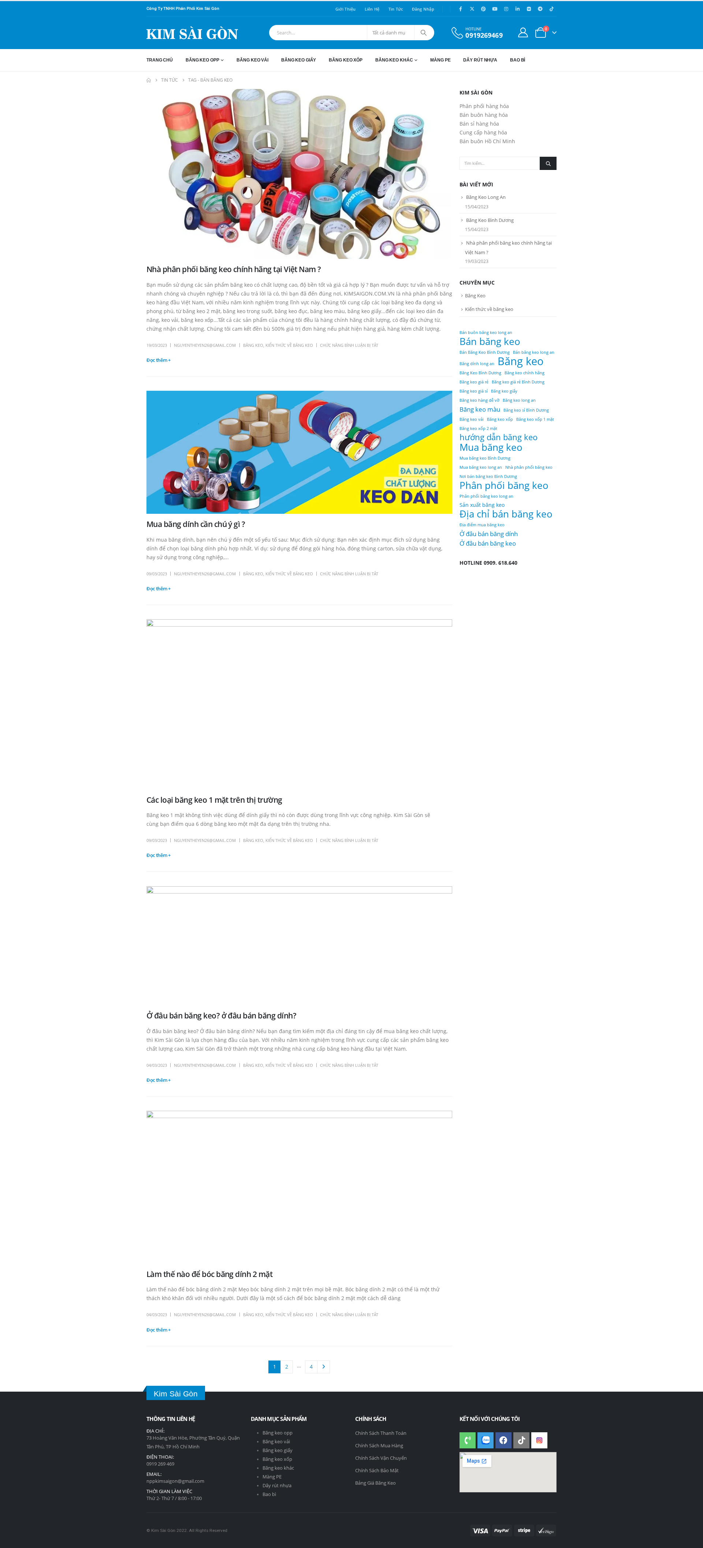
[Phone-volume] (468, 1440)
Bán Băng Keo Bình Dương (485, 352)
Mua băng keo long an (481, 467)
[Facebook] (460, 9)
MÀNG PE (440, 60)
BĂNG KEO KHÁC (394, 60)
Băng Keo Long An (486, 197)
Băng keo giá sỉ (474, 391)
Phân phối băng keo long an (486, 496)
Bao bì (269, 1494)
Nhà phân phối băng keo (529, 467)
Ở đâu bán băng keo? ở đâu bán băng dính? (221, 1015)
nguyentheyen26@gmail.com (205, 345)
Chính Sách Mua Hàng (379, 1445)
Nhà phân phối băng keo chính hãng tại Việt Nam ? (233, 269)
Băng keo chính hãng (524, 372)
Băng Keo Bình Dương (490, 220)
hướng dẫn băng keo (499, 437)
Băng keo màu (480, 409)
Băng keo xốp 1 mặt (535, 419)
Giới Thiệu (345, 9)
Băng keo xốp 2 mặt (478, 428)
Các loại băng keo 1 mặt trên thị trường (214, 800)
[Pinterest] (483, 9)
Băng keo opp (278, 1433)
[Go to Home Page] (148, 80)
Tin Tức (395, 9)
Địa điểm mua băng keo (482, 524)
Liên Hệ (372, 9)
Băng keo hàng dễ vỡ (479, 400)
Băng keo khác (278, 1468)
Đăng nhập (423, 9)
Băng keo (521, 361)
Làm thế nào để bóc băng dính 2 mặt (209, 1274)
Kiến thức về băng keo (289, 345)
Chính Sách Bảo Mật (377, 1470)
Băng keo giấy (504, 391)
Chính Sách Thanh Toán (380, 1433)
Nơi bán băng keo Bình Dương (488, 476)
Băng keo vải (472, 419)
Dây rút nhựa (277, 1485)
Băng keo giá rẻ (474, 382)
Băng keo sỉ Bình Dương (526, 410)
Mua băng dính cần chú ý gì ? (195, 524)
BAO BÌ (517, 60)
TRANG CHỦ (159, 60)
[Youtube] (494, 9)
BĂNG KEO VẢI (252, 60)
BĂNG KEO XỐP (345, 60)
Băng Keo (253, 345)
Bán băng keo (490, 341)
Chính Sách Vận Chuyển (381, 1458)
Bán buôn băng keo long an (486, 332)
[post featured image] (299, 174)
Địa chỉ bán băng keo (506, 513)
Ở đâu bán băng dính (489, 533)
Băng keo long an (519, 400)
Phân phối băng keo (504, 485)
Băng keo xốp (500, 419)
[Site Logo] (192, 32)
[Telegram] (540, 9)
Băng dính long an (477, 363)
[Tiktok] (551, 9)
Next (323, 1366)
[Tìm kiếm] (423, 32)
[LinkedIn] (517, 9)
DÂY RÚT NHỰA (480, 60)
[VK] (528, 9)
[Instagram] (506, 9)
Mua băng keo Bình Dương (485, 458)
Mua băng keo (491, 447)
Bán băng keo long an (533, 352)
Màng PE (272, 1477)
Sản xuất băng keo (482, 504)
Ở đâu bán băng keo (488, 543)
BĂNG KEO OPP (202, 60)
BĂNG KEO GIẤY (298, 60)
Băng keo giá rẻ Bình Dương (518, 382)
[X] (472, 9)
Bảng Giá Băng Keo (375, 1483)
